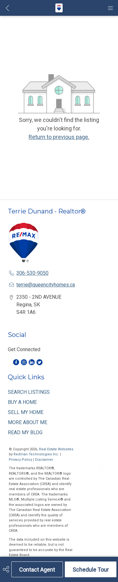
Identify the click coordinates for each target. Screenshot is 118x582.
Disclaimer (44, 460)
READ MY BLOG (25, 432)
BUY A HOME (22, 402)
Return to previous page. (59, 137)
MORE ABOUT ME (27, 422)
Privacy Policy (20, 460)
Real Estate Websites (56, 449)
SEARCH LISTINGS (29, 392)
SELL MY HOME (25, 412)
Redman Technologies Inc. (37, 454)
